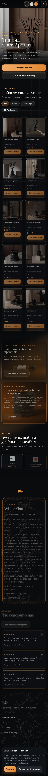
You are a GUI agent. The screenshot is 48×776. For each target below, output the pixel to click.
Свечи (14, 103)
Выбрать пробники (17, 372)
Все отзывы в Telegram (16, 624)
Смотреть (13, 416)
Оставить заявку (9, 731)
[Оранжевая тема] (36, 4)
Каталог (5, 722)
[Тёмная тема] (27, 4)
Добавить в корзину (12, 151)
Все (5, 103)
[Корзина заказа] (44, 4)
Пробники (5, 726)
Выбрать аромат (24, 67)
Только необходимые (29, 769)
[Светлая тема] (31, 4)
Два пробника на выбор (24, 75)
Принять (10, 769)
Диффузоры (27, 103)
